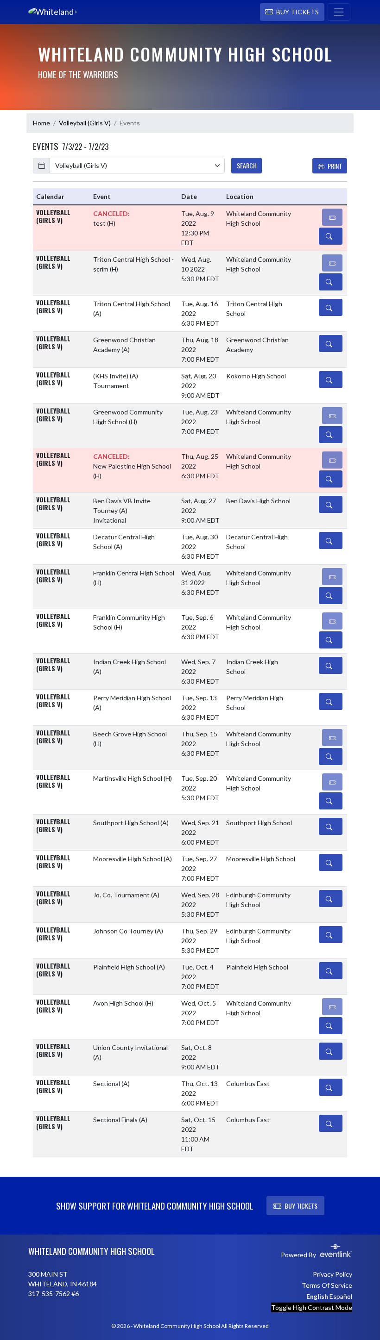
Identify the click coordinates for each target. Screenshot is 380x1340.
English (317, 1296)
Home (41, 123)
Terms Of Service (327, 1285)
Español (340, 1296)
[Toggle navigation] (339, 12)
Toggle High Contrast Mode (311, 1307)
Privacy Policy (332, 1274)
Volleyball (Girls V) (85, 123)
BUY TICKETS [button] (301, 1205)
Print (335, 166)
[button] (292, 12)
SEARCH (247, 165)
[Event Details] (330, 236)
